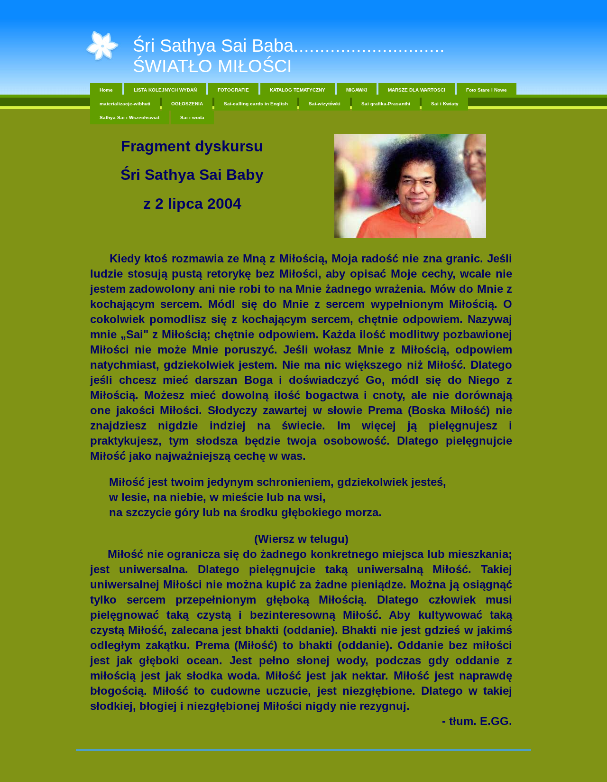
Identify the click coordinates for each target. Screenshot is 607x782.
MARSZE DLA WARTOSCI (416, 90)
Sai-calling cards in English (256, 103)
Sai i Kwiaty (445, 103)
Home (106, 90)
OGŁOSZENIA (187, 103)
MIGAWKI (356, 90)
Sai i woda (192, 117)
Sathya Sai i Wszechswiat (129, 117)
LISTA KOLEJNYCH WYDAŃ (165, 90)
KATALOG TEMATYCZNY (297, 90)
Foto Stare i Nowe (486, 90)
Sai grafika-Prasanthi (385, 103)
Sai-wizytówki (324, 103)
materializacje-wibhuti (125, 103)
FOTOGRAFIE (233, 90)
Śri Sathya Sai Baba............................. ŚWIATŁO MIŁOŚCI (289, 56)
